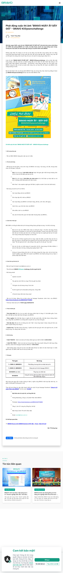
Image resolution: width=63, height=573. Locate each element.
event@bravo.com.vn (21, 415)
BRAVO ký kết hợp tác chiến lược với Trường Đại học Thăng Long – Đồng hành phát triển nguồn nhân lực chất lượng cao (45, 493)
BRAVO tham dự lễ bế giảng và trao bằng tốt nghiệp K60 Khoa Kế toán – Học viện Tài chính (16, 493)
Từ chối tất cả (40, 564)
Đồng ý (47, 560)
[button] (5, 480)
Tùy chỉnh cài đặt (52, 564)
